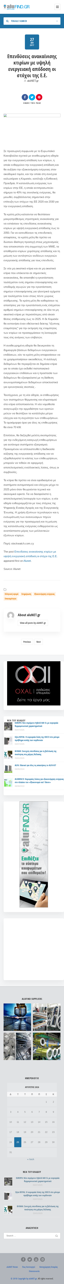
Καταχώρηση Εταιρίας (48, 1266)
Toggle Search (18, 21)
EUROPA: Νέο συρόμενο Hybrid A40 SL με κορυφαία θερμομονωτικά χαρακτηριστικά (36, 724)
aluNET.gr (33, 80)
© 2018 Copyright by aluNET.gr (24, 1278)
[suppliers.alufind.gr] (17, 7)
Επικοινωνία (34, 1271)
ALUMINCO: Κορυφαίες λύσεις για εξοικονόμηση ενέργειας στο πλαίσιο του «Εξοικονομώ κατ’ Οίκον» (39, 781)
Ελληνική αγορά (11, 594)
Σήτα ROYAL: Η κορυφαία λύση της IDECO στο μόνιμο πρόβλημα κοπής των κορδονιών (37, 739)
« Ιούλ (30, 1159)
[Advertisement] (33, 952)
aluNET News (12, 1266)
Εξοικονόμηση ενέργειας (44, 594)
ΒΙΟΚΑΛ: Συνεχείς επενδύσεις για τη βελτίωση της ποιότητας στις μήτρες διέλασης (35, 753)
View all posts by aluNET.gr (33, 623)
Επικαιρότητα (10, 598)
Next (38, 641)
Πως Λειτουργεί (28, 1266)
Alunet (27, 560)
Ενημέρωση (26, 594)
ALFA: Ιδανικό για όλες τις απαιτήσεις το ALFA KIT (35, 765)
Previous (27, 641)
